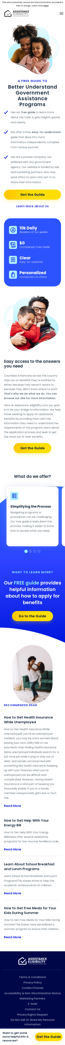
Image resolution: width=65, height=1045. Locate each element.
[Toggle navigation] (61, 13)
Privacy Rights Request (32, 1015)
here (46, 5)
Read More (12, 806)
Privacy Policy (33, 982)
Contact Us (32, 1009)
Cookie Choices (32, 988)
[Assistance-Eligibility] (32, 960)
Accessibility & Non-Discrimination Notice (32, 993)
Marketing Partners (32, 998)
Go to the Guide (32, 616)
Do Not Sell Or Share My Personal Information (32, 1022)
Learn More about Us (32, 206)
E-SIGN (32, 1004)
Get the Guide (32, 194)
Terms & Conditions (32, 977)
